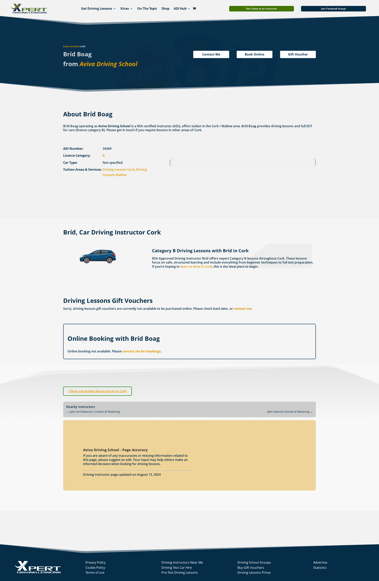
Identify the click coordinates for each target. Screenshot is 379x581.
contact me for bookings (141, 351)
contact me (242, 308)
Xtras (124, 8)
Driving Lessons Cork (118, 169)
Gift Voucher (298, 54)
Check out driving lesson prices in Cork (97, 391)
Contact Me (211, 54)
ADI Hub (180, 8)
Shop (165, 8)
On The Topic (147, 8)
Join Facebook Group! (333, 8)
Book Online (254, 54)
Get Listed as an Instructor (261, 8)
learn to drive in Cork (196, 266)
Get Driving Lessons (96, 8)
